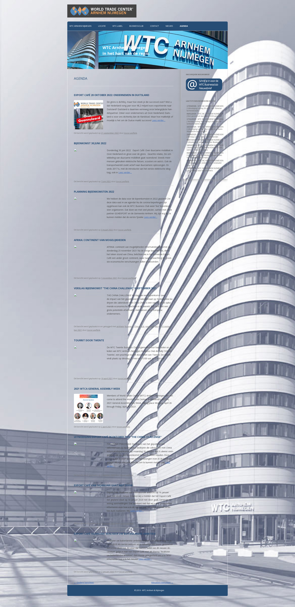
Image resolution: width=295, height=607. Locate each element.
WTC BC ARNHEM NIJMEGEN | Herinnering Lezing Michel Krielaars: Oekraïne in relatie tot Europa (205, 147)
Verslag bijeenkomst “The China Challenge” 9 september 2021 (115, 288)
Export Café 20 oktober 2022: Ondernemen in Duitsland (111, 95)
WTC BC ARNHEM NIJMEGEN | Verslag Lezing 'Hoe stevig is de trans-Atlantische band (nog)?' (205, 121)
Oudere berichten (84, 582)
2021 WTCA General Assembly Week (97, 388)
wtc (156, 326)
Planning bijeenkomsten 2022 (94, 191)
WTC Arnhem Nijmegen (80, 26)
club (142, 326)
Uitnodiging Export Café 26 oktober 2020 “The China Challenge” (117, 437)
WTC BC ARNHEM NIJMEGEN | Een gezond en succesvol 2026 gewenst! (205, 115)
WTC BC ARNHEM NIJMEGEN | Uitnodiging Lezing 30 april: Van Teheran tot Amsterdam (205, 108)
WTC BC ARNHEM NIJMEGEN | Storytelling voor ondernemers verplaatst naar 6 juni (205, 163)
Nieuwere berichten (162, 582)
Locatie (102, 26)
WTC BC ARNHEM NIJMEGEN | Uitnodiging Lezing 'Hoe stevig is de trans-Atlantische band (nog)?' (205, 129)
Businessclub (136, 26)
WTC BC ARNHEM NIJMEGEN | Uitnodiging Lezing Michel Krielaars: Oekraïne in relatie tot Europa (205, 155)
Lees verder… (158, 120)
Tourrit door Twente (89, 340)
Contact (154, 26)
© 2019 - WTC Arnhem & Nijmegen (149, 590)
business (129, 326)
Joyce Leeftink (130, 133)
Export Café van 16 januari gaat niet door (103, 485)
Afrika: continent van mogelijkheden (100, 240)
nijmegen (149, 326)
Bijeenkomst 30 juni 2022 (90, 143)
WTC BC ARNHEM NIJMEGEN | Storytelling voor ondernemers (205, 169)
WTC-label (117, 26)
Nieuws (169, 26)
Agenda (184, 26)
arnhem (120, 326)
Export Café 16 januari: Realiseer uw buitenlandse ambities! (114, 533)
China (137, 326)
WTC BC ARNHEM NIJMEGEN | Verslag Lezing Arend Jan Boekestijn (205, 135)
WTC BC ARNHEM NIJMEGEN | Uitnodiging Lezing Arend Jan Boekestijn (205, 141)
